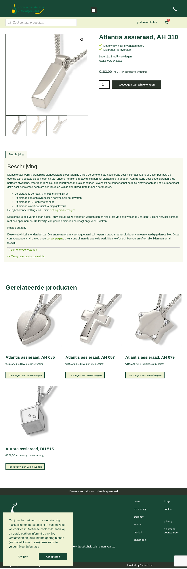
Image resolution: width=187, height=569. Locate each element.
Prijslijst (138, 532)
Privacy (168, 521)
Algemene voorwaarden (22, 249)
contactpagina (55, 238)
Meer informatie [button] (29, 546)
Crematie (139, 516)
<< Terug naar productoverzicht (26, 256)
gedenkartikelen (147, 22)
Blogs (167, 501)
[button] (94, 10)
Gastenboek (140, 539)
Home (137, 501)
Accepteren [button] (53, 556)
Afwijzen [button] (23, 556)
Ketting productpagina (62, 210)
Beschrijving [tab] (16, 154)
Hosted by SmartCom (140, 565)
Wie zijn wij (140, 509)
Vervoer (138, 524)
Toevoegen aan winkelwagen (137, 84)
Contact (168, 509)
